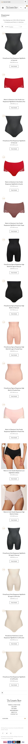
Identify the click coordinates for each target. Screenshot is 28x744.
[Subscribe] (25, 718)
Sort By (7, 26)
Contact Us (14, 714)
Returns (14, 708)
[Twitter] (6, 733)
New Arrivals (14, 710)
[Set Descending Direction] (21, 27)
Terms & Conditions (14, 704)
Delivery (14, 706)
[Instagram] (10, 733)
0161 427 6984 (6, 2)
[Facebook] (2, 733)
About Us (14, 712)
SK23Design (10, 738)
